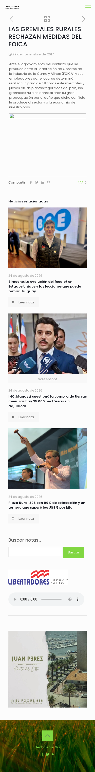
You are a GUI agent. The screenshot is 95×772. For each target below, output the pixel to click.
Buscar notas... (24, 540)
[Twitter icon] (47, 754)
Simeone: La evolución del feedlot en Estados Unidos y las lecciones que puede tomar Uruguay (44, 286)
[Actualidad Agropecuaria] (12, 7)
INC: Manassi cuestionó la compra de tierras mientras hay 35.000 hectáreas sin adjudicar (47, 401)
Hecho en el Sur (48, 747)
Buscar (73, 552)
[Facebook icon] (42, 754)
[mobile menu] (88, 7)
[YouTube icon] (53, 754)
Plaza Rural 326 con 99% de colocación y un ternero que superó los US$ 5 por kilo (46, 505)
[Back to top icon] (47, 735)
